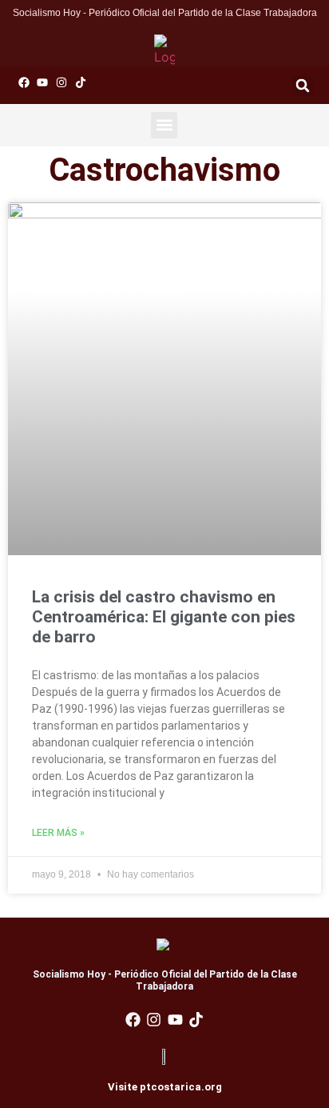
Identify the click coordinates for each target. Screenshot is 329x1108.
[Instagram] (61, 82)
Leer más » (58, 832)
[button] (302, 85)
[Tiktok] (81, 82)
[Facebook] (24, 82)
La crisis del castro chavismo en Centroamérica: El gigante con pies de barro (163, 616)
